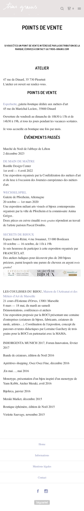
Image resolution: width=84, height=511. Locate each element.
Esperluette (10, 104)
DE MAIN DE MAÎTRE (19, 161)
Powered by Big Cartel (42, 502)
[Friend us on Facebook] (38, 491)
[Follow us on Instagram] (46, 491)
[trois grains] (22, 8)
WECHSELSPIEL (15, 192)
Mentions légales (42, 466)
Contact (42, 477)
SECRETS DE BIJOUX (18, 234)
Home (42, 444)
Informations (42, 455)
